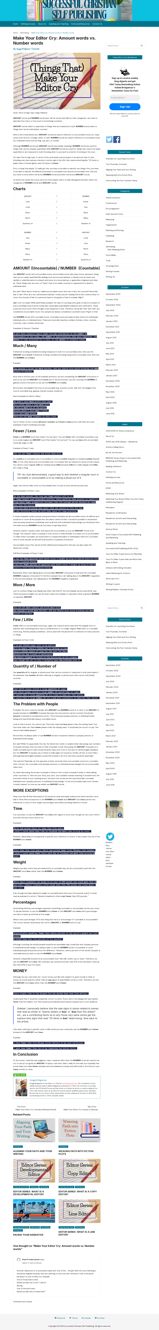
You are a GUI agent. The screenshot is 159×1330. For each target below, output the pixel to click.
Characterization (113, 197)
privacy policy (133, 114)
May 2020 (110, 392)
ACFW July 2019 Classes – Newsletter (122, 441)
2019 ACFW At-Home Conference (120, 431)
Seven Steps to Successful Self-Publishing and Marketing (123, 536)
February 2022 (112, 316)
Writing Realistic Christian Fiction (120, 589)
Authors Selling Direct (115, 447)
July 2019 (110, 408)
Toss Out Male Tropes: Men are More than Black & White (124, 561)
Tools (108, 260)
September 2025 (113, 294)
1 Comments (34, 48)
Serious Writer (112, 529)
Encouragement (112, 208)
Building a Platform (113, 466)
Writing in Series (112, 271)
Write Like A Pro (112, 578)
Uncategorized (112, 266)
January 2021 (111, 375)
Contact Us (97, 24)
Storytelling (45, 1227)
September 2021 (113, 332)
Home (15, 24)
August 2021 (111, 337)
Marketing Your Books (115, 493)
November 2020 (113, 386)
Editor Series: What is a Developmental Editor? (28, 1193)
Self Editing (44, 1187)
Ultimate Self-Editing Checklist (118, 568)
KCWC (108, 488)
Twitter (74, 1318)
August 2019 (111, 403)
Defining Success (28, 24)
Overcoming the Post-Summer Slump (121, 180)
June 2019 (110, 413)
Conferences (111, 203)
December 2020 (113, 381)
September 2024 (113, 305)
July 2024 (110, 310)
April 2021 (110, 359)
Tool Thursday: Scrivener (116, 164)
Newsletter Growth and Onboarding (121, 518)
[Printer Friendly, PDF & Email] (19, 1075)
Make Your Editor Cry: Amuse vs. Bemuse (81, 1109)
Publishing (34, 1187)
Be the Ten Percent (114, 452)
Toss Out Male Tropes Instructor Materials (124, 554)
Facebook (60, 1318)
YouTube (101, 1318)
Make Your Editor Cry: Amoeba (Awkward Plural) (36, 1109)
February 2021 (112, 370)
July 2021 (110, 343)
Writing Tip (18, 1147)
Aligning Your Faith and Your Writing (121, 169)
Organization (111, 225)
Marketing (110, 219)
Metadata (110, 507)
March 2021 (111, 365)
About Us (42, 24)
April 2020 (110, 397)
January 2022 (112, 321)
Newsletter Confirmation (116, 513)
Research (110, 241)
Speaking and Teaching (58, 24)
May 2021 (110, 354)
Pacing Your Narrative (28, 1234)
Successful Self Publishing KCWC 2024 (122, 548)
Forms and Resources (80, 24)
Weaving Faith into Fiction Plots (119, 175)
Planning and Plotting (21, 1227)
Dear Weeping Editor (116, 249)
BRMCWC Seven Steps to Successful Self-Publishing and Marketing (123, 459)
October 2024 (112, 299)
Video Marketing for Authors (118, 573)
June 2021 (110, 348)
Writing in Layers (113, 584)
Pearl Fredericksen (31, 1259)
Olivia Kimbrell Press (69, 1083)
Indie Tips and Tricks (21, 1187)
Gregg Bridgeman (23, 48)
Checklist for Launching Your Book (120, 158)
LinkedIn (87, 1318)
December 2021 (112, 326)
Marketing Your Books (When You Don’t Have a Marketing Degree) (125, 500)
